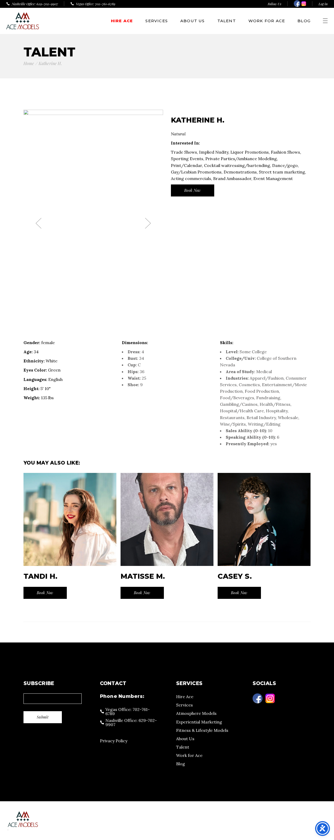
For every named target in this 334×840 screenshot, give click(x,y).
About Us (185, 738)
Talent (182, 747)
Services (184, 705)
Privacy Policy (113, 740)
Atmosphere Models (196, 713)
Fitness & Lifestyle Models (202, 730)
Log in (323, 4)
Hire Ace (184, 696)
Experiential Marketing (199, 722)
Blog (180, 763)
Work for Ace (189, 755)
